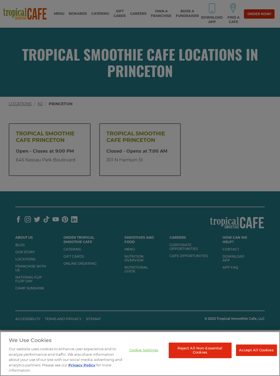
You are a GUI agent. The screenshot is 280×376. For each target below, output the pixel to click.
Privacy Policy (81, 365)
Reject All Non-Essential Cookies (199, 350)
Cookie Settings (143, 350)
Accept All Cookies (256, 350)
